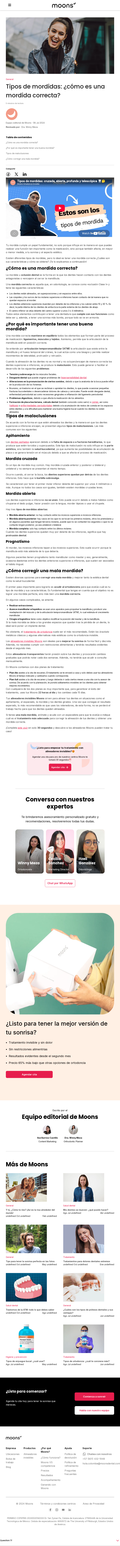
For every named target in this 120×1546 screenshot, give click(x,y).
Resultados (47, 1475)
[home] (63, 5)
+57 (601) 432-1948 (94, 1458)
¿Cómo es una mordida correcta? (22, 142)
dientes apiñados (20, 442)
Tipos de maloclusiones (17, 153)
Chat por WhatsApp (60, 883)
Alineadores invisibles (30, 1456)
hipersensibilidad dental (73, 377)
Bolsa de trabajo (10, 1460)
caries (95, 402)
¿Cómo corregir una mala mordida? (23, 159)
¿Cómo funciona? (50, 1457)
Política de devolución (71, 1456)
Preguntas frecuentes (71, 1472)
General (9, 79)
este (23, 727)
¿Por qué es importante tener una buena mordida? (30, 148)
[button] (9, 5)
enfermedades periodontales (36, 405)
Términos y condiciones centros (58, 1503)
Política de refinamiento (71, 1464)
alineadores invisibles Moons (26, 641)
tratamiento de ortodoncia (38, 631)
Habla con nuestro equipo (94, 1410)
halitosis (13, 405)
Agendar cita (29, 1074)
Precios (45, 1470)
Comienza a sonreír (94, 1396)
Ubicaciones (12, 1454)
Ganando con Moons (48, 1486)
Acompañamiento (50, 1479)
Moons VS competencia (48, 1464)
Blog (8, 1467)
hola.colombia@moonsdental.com (101, 1463)
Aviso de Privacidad (93, 1503)
